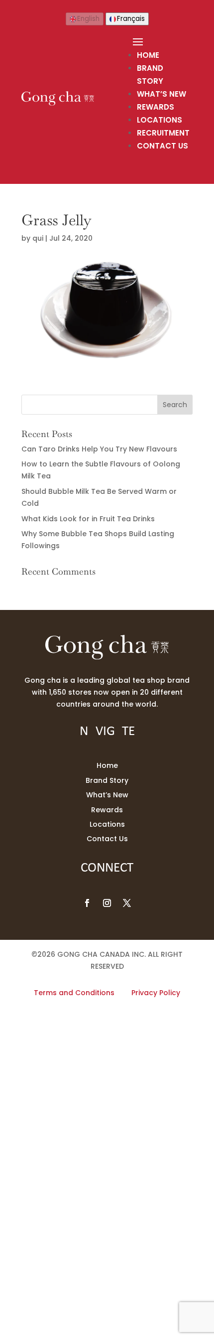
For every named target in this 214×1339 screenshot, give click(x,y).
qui (37, 238)
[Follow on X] (127, 903)
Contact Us (162, 146)
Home (148, 55)
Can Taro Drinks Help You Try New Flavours (99, 449)
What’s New (161, 94)
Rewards (155, 107)
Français (131, 18)
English (88, 18)
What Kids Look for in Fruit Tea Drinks (88, 519)
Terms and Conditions (74, 993)
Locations (159, 120)
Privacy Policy (155, 993)
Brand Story (107, 780)
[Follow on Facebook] (87, 903)
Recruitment (163, 133)
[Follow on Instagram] (107, 903)
